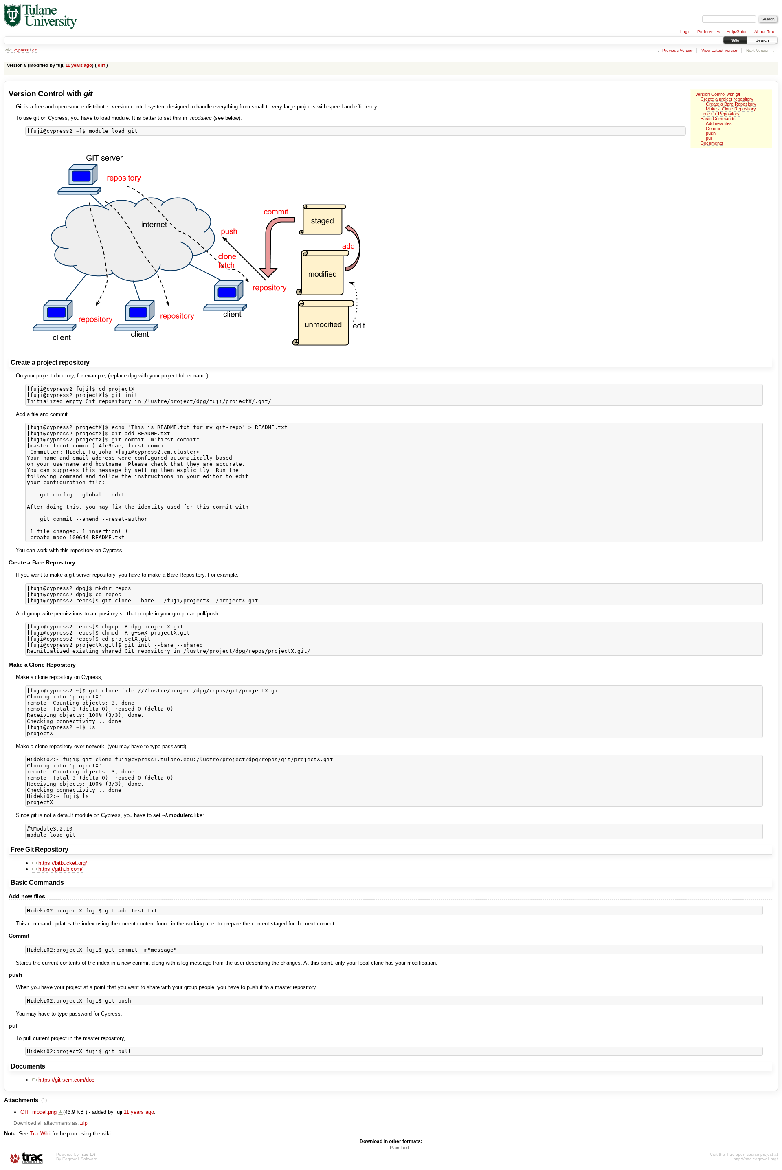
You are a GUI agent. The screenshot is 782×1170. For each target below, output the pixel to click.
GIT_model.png (38, 1112)
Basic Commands (718, 118)
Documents (712, 143)
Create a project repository (727, 99)
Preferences (708, 31)
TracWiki (40, 1133)
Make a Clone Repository (731, 108)
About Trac (764, 31)
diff (101, 65)
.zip (84, 1123)
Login (685, 31)
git (34, 50)
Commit (713, 128)
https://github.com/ (60, 869)
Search (762, 40)
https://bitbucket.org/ (62, 863)
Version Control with (717, 94)
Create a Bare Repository (731, 103)
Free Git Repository (720, 113)
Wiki (735, 40)
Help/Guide (737, 31)
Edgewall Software (79, 1159)
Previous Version (678, 50)
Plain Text (399, 1147)
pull (709, 138)
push (711, 133)
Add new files (719, 123)
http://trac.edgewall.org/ (756, 1159)
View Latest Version (719, 50)
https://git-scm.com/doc (66, 1080)
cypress (21, 50)
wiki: (9, 50)
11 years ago (79, 65)
